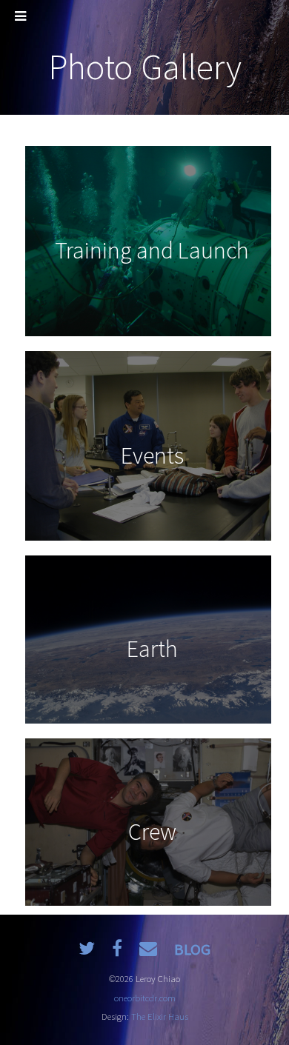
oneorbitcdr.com (145, 998)
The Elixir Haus (159, 1016)
